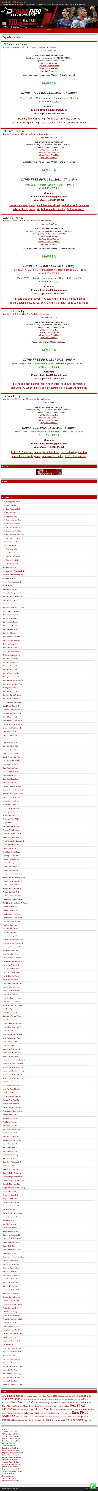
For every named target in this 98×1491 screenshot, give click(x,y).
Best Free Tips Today (13, 311)
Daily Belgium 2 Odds (10, 731)
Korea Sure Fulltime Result (12, 1016)
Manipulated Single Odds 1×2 (13, 1067)
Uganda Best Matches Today (13, 1334)
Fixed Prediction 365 (10, 848)
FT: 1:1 (55, 101)
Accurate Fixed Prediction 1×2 (13, 571)
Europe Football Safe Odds (11, 1457)
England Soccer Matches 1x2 (12, 1453)
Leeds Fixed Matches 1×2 (12, 1027)
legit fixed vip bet (50, 118)
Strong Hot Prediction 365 (12, 1235)
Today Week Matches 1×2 (12, 1330)
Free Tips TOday (31, 1406)
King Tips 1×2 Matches (11, 1012)
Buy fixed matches (8, 1476)
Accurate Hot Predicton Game (13, 575)
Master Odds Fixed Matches (12, 1074)
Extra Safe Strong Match (11, 808)
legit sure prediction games (27, 298)
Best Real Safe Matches (11, 640)
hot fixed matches (61, 1406)
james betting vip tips (23, 122)
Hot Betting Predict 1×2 (11, 965)
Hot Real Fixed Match (10, 980)
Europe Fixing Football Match (13, 794)
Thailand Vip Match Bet (11, 1308)
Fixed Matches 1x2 (22, 1402)
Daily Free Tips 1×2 (9, 739)
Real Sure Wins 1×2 (10, 1133)
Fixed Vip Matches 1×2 (11, 859)
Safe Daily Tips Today (10, 1155)
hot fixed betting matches (74, 452)
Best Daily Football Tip (11, 615)
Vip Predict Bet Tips (10, 1370)
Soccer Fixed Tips (9, 1209)
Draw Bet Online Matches (11, 761)
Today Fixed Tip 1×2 (10, 1323)
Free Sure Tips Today (10, 925)
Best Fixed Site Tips (10, 618)
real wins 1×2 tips (50, 383)
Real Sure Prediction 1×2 (11, 1129)
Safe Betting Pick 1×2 (10, 1147)
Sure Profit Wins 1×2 (10, 1286)
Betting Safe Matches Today (12, 684)
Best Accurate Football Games (13, 607)
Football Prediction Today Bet (13, 881)
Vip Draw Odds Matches (11, 1359)
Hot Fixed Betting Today (11, 969)
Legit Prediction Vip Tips (11, 1038)
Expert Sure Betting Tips (11, 804)
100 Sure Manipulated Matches (13, 534)
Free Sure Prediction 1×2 (11, 921)
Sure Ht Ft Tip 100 (9, 1271)
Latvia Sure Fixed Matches (12, 1023)
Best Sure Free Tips (10, 648)
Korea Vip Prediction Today (12, 1020)
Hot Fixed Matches (8, 1443)
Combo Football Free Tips (11, 1439)
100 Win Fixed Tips (9, 545)
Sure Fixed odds (39, 1417)
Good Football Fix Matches (12, 958)
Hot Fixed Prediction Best (12, 972)
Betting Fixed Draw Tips (11, 673)
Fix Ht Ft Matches (9, 823)
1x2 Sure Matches (46, 1396)
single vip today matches (72, 298)
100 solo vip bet (50, 298)
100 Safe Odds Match (10, 516)
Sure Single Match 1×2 (11, 1290)
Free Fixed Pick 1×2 (10, 907)
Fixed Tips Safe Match (11, 856)
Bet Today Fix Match (10, 666)
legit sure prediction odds (49, 122)
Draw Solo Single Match (11, 772)
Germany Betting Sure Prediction (14, 947)
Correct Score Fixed (10, 717)
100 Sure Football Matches (12, 527)
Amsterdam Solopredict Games (13, 593)
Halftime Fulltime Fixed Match (49, 68)
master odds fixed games (22, 205)
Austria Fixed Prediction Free (13, 597)
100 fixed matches (60, 1396)
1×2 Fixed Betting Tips (14, 396)
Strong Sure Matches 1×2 (12, 1242)
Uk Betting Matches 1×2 (11, 1341)
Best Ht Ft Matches (9, 633)
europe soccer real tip (75, 122)
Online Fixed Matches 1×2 (12, 1096)
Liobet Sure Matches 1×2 (11, 1049)
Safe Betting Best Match (11, 1144)
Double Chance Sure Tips (11, 757)
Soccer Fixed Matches (15, 1413)
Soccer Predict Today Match (12, 1213)
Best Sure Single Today (11, 651)
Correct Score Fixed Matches (13, 724)
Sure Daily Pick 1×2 (10, 1253)
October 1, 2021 (17, 221)
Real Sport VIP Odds (10, 1126)
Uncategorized (8, 1344)
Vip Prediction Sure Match (12, 1377)
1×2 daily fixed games (29, 118)
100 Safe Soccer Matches (12, 520)
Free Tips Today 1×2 (10, 936)
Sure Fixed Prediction (52, 1417)
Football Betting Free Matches (13, 863)
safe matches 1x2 (60, 1409)
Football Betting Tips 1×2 (11, 867)
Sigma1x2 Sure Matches (11, 1184)
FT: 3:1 (55, 281)
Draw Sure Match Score (11, 779)
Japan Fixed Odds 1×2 (11, 994)
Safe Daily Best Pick (10, 1151)
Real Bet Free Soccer (10, 1118)
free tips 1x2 (19, 1406)
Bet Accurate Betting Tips (12, 655)
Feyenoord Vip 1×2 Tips (11, 819)
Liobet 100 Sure (8, 1045)
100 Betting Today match (11, 502)
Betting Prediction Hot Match (13, 680)
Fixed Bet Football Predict (12, 834)
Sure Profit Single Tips (10, 1282)
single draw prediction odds (51, 209)
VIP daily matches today (10, 1481)
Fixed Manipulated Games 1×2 (13, 841)
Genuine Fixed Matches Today (13, 939)
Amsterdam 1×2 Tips (10, 589)
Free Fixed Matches (77, 1402)
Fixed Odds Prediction (10, 845)
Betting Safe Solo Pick (11, 688)
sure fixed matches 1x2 (24, 1417)
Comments (52, 47)
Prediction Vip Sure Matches (13, 1111)
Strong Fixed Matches (50, 1413)
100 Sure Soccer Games (15, 44)
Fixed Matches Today (41, 1403)
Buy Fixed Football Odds (10, 1469)
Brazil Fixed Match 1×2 (11, 706)
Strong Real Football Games (12, 1239)
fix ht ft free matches (75, 456)
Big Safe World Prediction (12, 699)
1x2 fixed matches (12, 1395)
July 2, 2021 (16, 314)
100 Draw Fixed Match (10, 505)
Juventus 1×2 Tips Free (11, 1001)
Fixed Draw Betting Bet (11, 837)
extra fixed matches (77, 1399)
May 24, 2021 (16, 399)
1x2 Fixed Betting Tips (32, 399)
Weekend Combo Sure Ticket (13, 1385)
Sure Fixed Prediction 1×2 (12, 1264)
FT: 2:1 (55, 367)
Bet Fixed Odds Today (10, 658)
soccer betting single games (26, 456)
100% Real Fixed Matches (12, 1)
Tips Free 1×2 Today (10, 1312)
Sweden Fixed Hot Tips (11, 1301)
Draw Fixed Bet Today (10, 764)
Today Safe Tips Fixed (10, 1326)
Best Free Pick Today (10, 626)
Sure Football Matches (66, 1417)
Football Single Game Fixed (12, 888)
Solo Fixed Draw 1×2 (10, 1220)
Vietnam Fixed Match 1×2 (12, 1352)
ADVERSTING (8, 586)
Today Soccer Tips (8, 1473)
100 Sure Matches (76, 1396)
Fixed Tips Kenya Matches (12, 852)
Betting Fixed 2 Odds (10, 669)
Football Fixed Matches (11, 870)
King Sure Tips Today (10, 1009)
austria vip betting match (53, 302)
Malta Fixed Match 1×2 (11, 1056)
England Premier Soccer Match (13, 790)
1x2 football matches (31, 1396)
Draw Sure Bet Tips (9, 775)
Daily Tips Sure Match (10, 753)
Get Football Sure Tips (10, 950)
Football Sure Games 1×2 (12, 896)
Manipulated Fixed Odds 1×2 (13, 1064)
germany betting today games (24, 302)
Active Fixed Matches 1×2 (12, 582)
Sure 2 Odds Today (9, 1246)
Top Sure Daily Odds (9, 1432)
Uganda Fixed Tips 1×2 (11, 1337)
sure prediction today (33, 1420)
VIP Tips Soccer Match (10, 1434)
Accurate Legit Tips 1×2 (11, 578)
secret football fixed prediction (13, 1180)
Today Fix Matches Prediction (13, 1319)
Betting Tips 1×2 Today (11, 691)
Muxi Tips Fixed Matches (11, 1089)
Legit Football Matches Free (12, 1034)
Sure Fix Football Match (11, 1261)
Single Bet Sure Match (10, 1459)
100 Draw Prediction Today (12, 509)
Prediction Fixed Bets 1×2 (12, 1107)
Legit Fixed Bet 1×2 (9, 1031)
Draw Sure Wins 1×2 (10, 783)
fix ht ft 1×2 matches (22, 452)
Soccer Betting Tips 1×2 (11, 1202)
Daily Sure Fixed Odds (49, 71)
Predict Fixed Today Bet (11, 1104)
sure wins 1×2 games (22, 387)
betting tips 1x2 (38, 1399)
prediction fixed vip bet (48, 205)
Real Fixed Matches (10, 1122)
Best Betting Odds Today (11, 611)
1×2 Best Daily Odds (10, 549)
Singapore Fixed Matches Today (14, 1188)
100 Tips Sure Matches (11, 542)
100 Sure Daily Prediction (11, 1436)
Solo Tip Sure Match (10, 1224)
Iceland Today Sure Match (12, 987)
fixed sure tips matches (73, 383)
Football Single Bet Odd (11, 885)
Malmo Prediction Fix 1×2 (12, 1053)
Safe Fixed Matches (10, 1158)
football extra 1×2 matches (75, 205)
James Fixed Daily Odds (11, 991)
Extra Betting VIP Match (10, 1455)
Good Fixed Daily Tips (10, 954)
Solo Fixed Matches (33, 1413)
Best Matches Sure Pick (11, 637)
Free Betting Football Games (13, 899)
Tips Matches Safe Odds (11, 1315)
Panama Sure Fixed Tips (11, 1100)
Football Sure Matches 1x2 (11, 1464)
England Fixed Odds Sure (12, 786)
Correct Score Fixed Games (12, 721)
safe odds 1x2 (72, 1409)
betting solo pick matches (26, 383)
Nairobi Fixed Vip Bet (10, 1093)
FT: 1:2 (55, 435)
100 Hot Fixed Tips (9, 513)
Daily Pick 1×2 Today (10, 742)
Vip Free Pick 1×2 (9, 1363)
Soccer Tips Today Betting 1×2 (13, 1217)
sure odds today (19, 1420)
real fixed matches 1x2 (21, 1409)
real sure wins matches (75, 387)
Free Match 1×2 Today (10, 910)
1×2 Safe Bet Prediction (11, 560)
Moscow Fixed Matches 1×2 (12, 1085)
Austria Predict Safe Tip (11, 604)
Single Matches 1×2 (10, 1191)
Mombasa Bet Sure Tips (11, 1082)
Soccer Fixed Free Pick (11, 1206)
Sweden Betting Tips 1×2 (11, 1297)
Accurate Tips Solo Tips (10, 1462)
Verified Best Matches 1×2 (12, 1348)
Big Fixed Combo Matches (49, 66)
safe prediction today (84, 1409)
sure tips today (59, 1420)
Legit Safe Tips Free (13, 217)
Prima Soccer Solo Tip (10, 1115)
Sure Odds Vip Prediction (11, 1279)
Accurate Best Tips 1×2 (11, 567)
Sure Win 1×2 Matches (11, 1293)
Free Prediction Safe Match (12, 918)
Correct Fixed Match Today (12, 713)
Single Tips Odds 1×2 (10, 1195)
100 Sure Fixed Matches (49, 63)
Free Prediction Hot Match (12, 914)
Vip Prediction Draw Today (12, 1374)
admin (6, 47)
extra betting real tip (78, 302)
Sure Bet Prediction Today (12, 1250)
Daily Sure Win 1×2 (9, 750)
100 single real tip (76, 209)
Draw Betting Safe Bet (10, 1448)
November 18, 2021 (18, 47)
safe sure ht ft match (52, 456)
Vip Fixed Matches (75, 1419)
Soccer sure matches (9, 1478)
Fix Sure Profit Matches (11, 830)
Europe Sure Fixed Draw (11, 797)
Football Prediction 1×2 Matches (14, 877)
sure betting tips (65, 1413)
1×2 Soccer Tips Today (11, 564)
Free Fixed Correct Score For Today (15, 903)
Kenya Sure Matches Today (12, 1005)
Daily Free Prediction (10, 735)
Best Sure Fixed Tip (10, 644)
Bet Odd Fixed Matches (11, 662)
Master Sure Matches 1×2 (12, 1078)
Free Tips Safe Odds (10, 932)
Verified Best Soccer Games (12, 1471)
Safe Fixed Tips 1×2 (10, 1166)
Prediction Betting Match (10, 1467)
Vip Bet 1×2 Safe (9, 1355)
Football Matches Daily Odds (13, 874)
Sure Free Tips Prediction (11, 1268)
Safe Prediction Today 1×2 (12, 1173)
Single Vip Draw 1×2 (10, 1198)
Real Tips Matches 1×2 (11, 1137)
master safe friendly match (48, 387)
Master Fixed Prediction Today (13, 1071)
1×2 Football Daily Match (11, 556)
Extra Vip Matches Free (11, 812)
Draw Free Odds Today (11, 768)
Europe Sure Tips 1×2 (10, 801)
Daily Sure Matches (50, 1399)
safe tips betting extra (24, 209)
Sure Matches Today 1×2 (11, 1275)
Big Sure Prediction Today (12, 702)
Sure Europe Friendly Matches (13, 1257)
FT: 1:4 (55, 188)
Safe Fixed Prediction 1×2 (12, 1162)
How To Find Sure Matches (12, 983)
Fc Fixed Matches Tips (11, 815)
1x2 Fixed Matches (9, 1445)
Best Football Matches (10, 622)
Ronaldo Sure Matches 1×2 (12, 1140)
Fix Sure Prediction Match (12, 826)
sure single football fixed (46, 452)
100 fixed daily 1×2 (70, 118)
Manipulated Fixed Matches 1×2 (14, 1060)
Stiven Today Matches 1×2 (12, 1228)
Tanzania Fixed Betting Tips (12, 1304)
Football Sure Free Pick (11, 892)
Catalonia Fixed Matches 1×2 (13, 710)
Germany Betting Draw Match (13, 943)
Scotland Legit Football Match (13, 1177)
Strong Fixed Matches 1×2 (12, 1231)
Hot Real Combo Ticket (11, 976)
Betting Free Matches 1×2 (12, 677)
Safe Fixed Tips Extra (13, 131)
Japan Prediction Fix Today (12, 998)
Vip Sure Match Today (10, 1381)
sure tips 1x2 (47, 1420)
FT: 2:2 (55, 273)
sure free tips (78, 1417)
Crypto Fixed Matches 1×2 (12, 728)
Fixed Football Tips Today (11, 1450)
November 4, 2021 (18, 134)
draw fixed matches (64, 1399)
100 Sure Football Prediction (12, 531)
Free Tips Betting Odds (11, 928)
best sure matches (27, 1399)
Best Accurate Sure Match (11, 1441)
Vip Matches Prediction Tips (12, 1366)
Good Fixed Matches (46, 1406)
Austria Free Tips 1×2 (10, 600)
